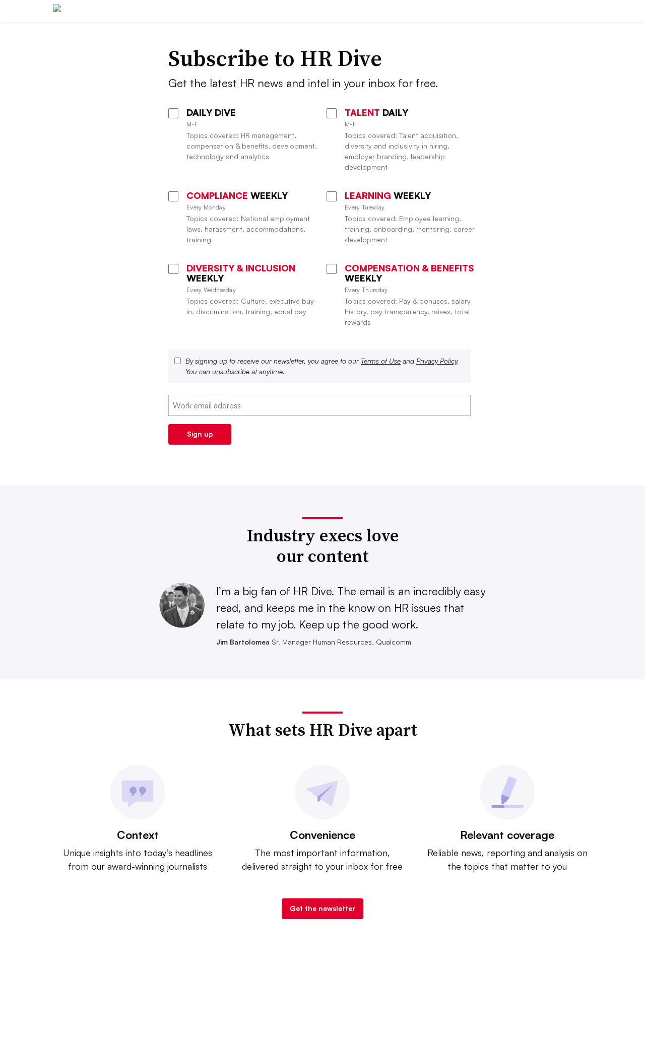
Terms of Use (381, 361)
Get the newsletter (322, 908)
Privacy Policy (436, 361)
